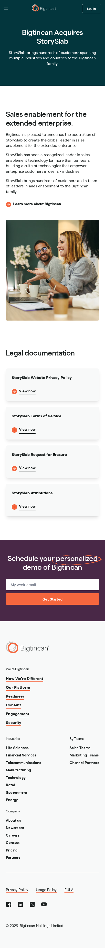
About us (13, 820)
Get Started (52, 599)
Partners (13, 857)
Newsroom (15, 827)
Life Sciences (17, 747)
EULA (69, 889)
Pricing (12, 850)
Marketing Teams (84, 755)
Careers (12, 835)
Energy (12, 799)
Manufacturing (18, 769)
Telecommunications (23, 762)
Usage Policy (46, 889)
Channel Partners (84, 762)
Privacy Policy (17, 889)
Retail (11, 784)
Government (16, 792)
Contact (13, 842)
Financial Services (21, 755)
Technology (16, 777)
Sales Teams (80, 747)
